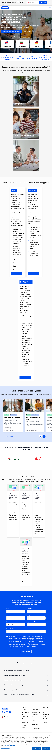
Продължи (43, 2)
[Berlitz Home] (5, 7)
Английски (24, 720)
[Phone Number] (46, 7)
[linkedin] (4, 712)
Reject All (46, 748)
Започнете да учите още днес (11, 31)
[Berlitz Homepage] (5, 709)
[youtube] (10, 712)
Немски (23, 729)
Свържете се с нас (29, 31)
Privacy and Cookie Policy (9, 745)
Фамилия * (29, 608)
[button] (28, 618)
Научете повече (17, 273)
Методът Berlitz (35, 716)
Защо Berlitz (35, 714)
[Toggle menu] (49, 7)
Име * (7, 608)
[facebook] (2, 712)
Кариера (45, 722)
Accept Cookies (36, 748)
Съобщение (9, 628)
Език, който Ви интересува (13, 621)
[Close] (49, 735)
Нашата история (36, 712)
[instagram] (7, 712)
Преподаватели (36, 728)
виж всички (9, 436)
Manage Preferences (5, 748)
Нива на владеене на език (35, 724)
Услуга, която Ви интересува (34, 621)
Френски (24, 727)
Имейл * (8, 615)
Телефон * (29, 615)
